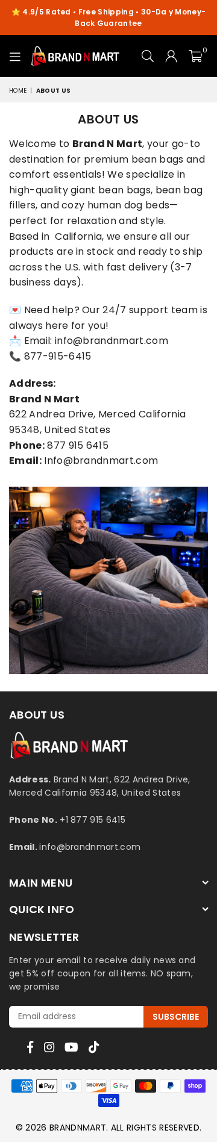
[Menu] (15, 56)
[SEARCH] (148, 56)
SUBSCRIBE (176, 1017)
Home (18, 90)
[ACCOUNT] (171, 56)
